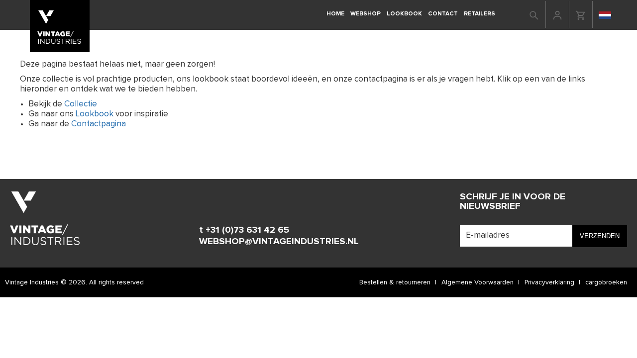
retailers (479, 13)
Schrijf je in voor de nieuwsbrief (512, 201)
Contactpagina (98, 124)
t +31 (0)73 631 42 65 (244, 230)
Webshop (365, 13)
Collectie (80, 104)
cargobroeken (606, 282)
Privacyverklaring (549, 282)
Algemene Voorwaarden (477, 282)
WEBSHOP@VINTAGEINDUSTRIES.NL (279, 241)
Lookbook (404, 13)
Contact (443, 13)
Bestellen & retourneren (394, 282)
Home (335, 13)
